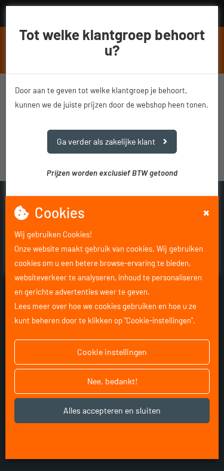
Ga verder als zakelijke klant (107, 141)
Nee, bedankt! (112, 381)
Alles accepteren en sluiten (112, 410)
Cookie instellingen (112, 352)
